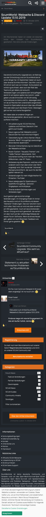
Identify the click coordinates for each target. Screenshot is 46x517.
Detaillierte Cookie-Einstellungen (14, 508)
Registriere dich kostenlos (21, 348)
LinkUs (25, 138)
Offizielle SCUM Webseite (11, 458)
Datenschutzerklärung (10, 439)
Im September (22, 80)
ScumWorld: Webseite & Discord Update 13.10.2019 (24, 311)
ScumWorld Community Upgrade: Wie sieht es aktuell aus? (29, 249)
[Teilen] (42, 29)
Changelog (23, 199)
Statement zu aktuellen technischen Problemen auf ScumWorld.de (16, 265)
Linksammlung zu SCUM (11, 460)
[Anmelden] (36, 3)
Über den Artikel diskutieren (23, 416)
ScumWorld (9, 228)
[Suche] (30, 3)
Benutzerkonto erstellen (23, 356)
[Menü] (43, 3)
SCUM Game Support (10, 465)
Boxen (11, 151)
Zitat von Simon (20, 306)
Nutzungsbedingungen (11, 436)
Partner (5, 446)
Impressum (6, 449)
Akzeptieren (7, 513)
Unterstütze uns (8, 444)
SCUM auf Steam (8, 463)
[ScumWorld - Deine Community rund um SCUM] (10, 3)
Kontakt (5, 441)
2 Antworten (27, 23)
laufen (17, 321)
